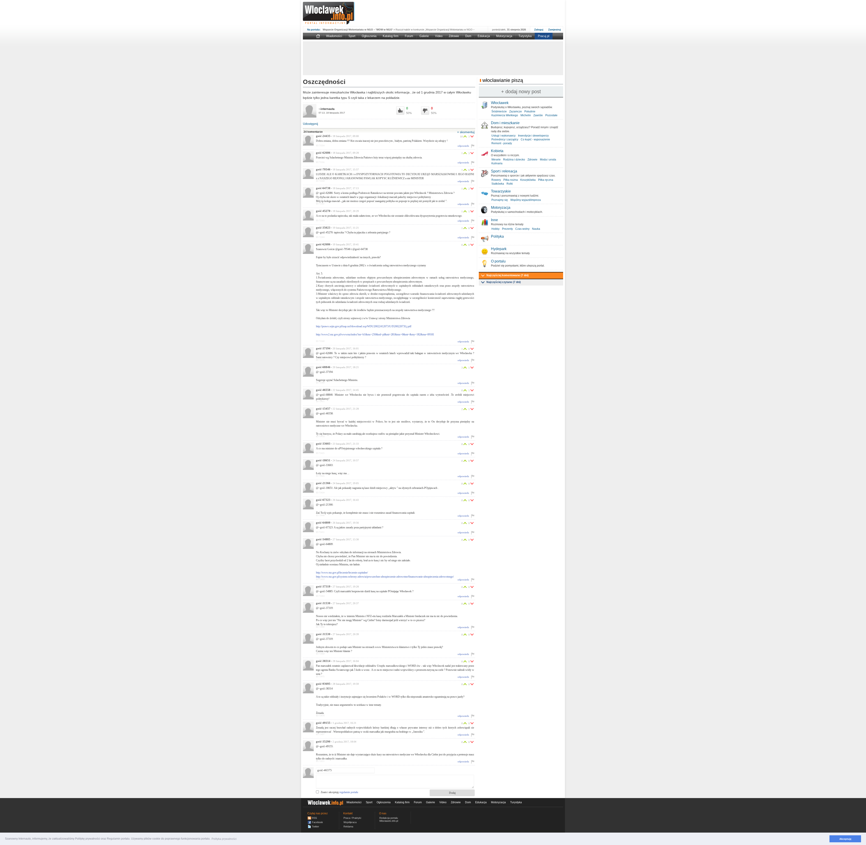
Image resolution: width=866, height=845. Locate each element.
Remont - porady (501, 143)
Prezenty (507, 228)
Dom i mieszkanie (505, 123)
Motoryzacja (504, 36)
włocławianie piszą (502, 80)
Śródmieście (499, 111)
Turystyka (525, 36)
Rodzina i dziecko (514, 159)
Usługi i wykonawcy (503, 135)
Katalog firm (390, 36)
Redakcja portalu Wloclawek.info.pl (388, 819)
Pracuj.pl (543, 36)
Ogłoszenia (369, 36)
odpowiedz (463, 145)
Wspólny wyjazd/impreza (525, 200)
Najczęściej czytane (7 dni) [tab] (503, 282)
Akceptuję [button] (845, 839)
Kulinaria (496, 163)
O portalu (498, 261)
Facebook (317, 822)
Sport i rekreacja (504, 171)
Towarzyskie (501, 191)
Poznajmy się (499, 200)
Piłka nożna (510, 179)
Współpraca (350, 822)
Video (438, 36)
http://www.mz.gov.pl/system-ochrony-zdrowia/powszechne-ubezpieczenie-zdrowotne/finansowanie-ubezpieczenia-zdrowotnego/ (385, 576)
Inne (494, 220)
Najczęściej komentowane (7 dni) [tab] (507, 275)
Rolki (510, 183)
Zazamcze (515, 111)
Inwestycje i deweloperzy (533, 135)
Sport (351, 36)
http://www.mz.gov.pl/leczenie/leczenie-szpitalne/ (342, 572)
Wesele (496, 159)
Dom (468, 36)
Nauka (536, 228)
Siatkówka (497, 183)
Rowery (496, 179)
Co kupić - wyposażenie (535, 139)
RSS (314, 818)
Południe (529, 111)
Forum (409, 36)
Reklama (348, 826)
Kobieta (497, 151)
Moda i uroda (548, 159)
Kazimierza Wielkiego (504, 115)
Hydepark (499, 249)
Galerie (424, 36)
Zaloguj (538, 29)
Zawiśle (538, 115)
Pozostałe (551, 115)
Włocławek (500, 103)
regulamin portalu (348, 792)
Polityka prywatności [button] (224, 838)
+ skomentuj (465, 132)
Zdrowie (454, 36)
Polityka (497, 236)
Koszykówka (528, 179)
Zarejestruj (554, 29)
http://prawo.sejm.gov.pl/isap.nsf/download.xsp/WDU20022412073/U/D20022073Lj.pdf (363, 326)
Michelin (526, 115)
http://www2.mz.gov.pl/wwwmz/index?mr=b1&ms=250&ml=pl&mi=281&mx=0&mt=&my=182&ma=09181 (375, 334)
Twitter (315, 826)
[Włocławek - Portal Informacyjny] (329, 13)
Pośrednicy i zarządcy (504, 139)
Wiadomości (334, 36)
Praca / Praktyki (352, 818)
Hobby (495, 228)
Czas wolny (522, 228)
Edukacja (484, 36)
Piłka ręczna (545, 179)
